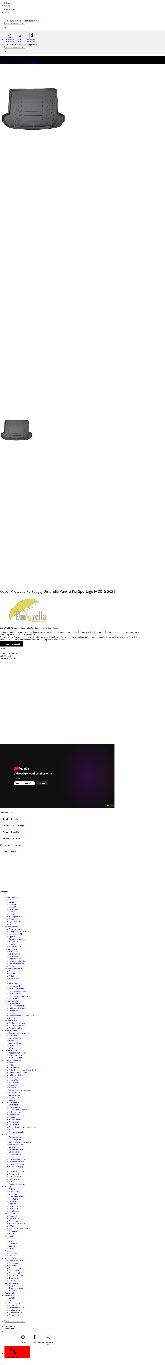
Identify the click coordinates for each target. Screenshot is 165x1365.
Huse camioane (15, 983)
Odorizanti (9, 1236)
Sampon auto (14, 1147)
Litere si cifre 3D (16, 934)
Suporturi (13, 966)
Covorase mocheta (17, 1164)
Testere (12, 1018)
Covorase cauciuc (16, 1161)
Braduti (12, 1238)
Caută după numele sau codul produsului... (22, 21)
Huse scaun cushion (17, 988)
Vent (11, 1248)
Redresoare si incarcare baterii (22, 1015)
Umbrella (14, 819)
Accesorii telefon (11, 1021)
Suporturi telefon (16, 1028)
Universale (13, 1045)
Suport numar (15, 946)
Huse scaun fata (16, 993)
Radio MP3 (13, 1204)
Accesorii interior (11, 949)
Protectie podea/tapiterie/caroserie (24, 1127)
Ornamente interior (17, 961)
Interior (12, 912)
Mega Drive (14, 1253)
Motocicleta (14, 978)
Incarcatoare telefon (17, 1025)
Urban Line (15, 832)
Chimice (12, 976)
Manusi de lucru (16, 1119)
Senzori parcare (15, 1206)
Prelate (12, 944)
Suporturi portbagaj (12, 1303)
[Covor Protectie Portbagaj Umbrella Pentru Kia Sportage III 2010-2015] (10, 886)
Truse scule (14, 1278)
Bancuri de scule (16, 1260)
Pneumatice (14, 919)
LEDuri (12, 1226)
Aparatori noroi (15, 929)
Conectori (13, 1117)
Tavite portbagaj (34, 62)
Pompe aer (13, 1181)
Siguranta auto (15, 921)
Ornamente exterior (17, 939)
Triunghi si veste (16, 1288)
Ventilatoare (14, 1211)
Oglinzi (12, 936)
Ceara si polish (15, 1139)
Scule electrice (15, 1043)
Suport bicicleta (15, 1312)
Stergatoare (9, 1295)
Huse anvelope (15, 1179)
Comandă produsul (11, 644)
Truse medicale (15, 1290)
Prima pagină (5, 62)
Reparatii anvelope (17, 1184)
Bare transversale (16, 1308)
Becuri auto (14, 1218)
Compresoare (15, 1176)
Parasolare (13, 1011)
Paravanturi (14, 941)
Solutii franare (15, 1092)
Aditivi (11, 1065)
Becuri (11, 899)
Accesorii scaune (11, 981)
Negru (13, 851)
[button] (9, 1329)
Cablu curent (14, 1003)
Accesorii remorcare (17, 1053)
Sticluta (12, 1246)
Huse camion (14, 909)
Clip (10, 1241)
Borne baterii (14, 1107)
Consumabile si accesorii (19, 1033)
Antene (12, 1189)
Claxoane (13, 1194)
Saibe (11, 1129)
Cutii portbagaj (15, 1310)
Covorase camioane (17, 1159)
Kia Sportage (15, 845)
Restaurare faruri (16, 1144)
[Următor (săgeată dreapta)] (3, 1364)
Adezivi (12, 1062)
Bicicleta (12, 973)
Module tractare (16, 1058)
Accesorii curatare (16, 1137)
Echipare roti (9, 1169)
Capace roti (14, 1174)
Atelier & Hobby (11, 1031)
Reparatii (13, 1085)
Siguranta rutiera (11, 1283)
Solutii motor (14, 1095)
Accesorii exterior (11, 927)
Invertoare (13, 1199)
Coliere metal (14, 1112)
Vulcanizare (14, 1280)
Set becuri (13, 1231)
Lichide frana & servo (18, 1072)
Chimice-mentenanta (13, 1060)
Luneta (12, 1298)
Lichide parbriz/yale (17, 1008)
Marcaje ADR (14, 916)
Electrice (12, 904)
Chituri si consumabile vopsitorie (23, 1070)
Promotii (8, 1251)
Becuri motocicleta (17, 1223)
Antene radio (14, 1191)
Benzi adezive (14, 1105)
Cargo (11, 902)
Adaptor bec (14, 1216)
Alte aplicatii (14, 1067)
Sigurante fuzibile (16, 1132)
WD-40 (12, 1256)
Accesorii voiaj (15, 1305)
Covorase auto (19, 62)
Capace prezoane (16, 1171)
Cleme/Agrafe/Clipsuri (18, 1110)
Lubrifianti (13, 1077)
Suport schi (14, 1315)
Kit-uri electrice (15, 1055)
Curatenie (13, 1035)
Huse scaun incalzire (17, 1006)
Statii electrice (10, 1293)
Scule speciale (15, 1273)
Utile (11, 924)
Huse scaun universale (18, 996)
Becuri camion (15, 1221)
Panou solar (14, 1201)
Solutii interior (15, 1154)
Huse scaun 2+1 (15, 986)
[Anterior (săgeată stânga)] (1, 1364)
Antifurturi (13, 951)
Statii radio (13, 1209)
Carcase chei (14, 954)
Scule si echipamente (13, 1258)
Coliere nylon (14, 1114)
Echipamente (14, 1263)
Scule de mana (15, 1268)
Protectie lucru (15, 1124)
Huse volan (13, 956)
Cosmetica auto (10, 1134)
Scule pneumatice (16, 1270)
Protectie (13, 998)
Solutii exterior (15, 1152)
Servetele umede (16, 1149)
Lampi (11, 914)
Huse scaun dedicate (18, 991)
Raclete (12, 1013)
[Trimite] (5, 1324)
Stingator (13, 1285)
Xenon (11, 1233)
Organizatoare (15, 959)
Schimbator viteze (16, 963)
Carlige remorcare (11, 1050)
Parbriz (12, 1300)
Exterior (12, 907)
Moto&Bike (13, 1080)
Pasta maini (14, 1082)
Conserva (13, 1243)
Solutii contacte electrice (19, 1090)
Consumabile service (12, 1102)
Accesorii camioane (12, 897)
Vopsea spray (14, 1100)
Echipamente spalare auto (20, 1142)
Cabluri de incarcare (17, 1023)
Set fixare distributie (17, 1275)
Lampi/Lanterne (15, 1038)
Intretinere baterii (16, 1196)
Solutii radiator (15, 1097)
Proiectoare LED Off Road (20, 1228)
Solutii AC (13, 1087)
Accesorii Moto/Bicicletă (14, 969)
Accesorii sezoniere (12, 1001)
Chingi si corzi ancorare (19, 931)
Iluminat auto (10, 1214)
